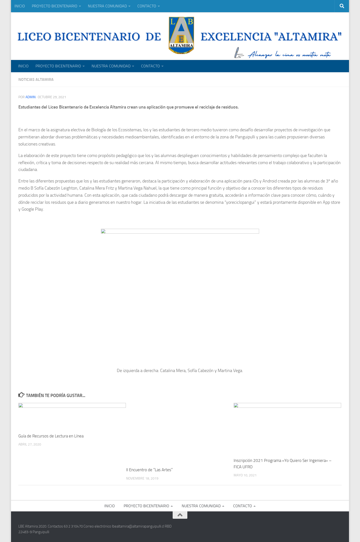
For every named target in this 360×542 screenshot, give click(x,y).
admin (30, 97)
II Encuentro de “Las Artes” (149, 469)
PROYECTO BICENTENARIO (54, 6)
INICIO (19, 6)
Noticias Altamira (36, 79)
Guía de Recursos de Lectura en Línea (51, 436)
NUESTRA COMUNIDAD (107, 6)
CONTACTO (146, 6)
